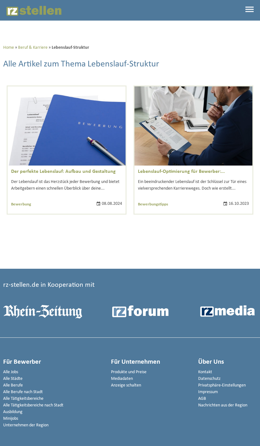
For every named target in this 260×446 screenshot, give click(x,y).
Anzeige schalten (126, 385)
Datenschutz (209, 378)
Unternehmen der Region (26, 425)
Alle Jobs (10, 372)
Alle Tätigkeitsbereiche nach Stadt (33, 405)
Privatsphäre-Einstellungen (222, 385)
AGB (202, 398)
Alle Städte (13, 378)
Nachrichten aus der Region (222, 405)
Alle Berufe (13, 385)
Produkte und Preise (128, 372)
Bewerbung (21, 204)
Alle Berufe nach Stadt (23, 392)
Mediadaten (122, 378)
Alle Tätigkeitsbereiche (23, 398)
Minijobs (10, 418)
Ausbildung (13, 412)
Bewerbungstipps (153, 204)
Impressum (208, 392)
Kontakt (205, 372)
